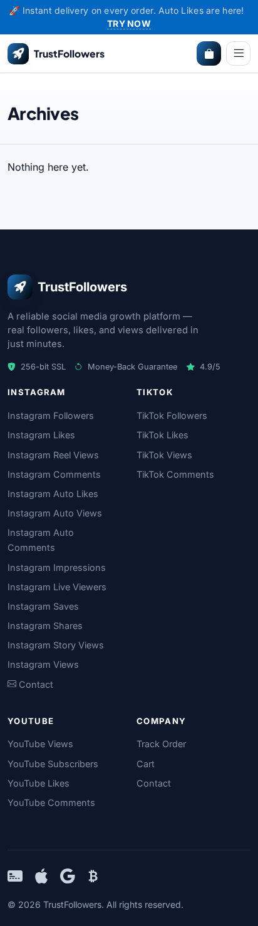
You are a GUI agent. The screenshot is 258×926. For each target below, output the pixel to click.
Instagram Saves (43, 606)
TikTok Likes (162, 435)
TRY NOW (129, 23)
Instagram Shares (45, 625)
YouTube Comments (51, 802)
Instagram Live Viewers (57, 586)
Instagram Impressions (57, 567)
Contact (154, 783)
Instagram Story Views (56, 645)
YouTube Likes (39, 783)
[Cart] (209, 53)
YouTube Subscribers (53, 763)
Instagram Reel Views (53, 455)
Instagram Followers (51, 415)
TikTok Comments (175, 474)
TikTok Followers (172, 415)
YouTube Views (40, 743)
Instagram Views (43, 664)
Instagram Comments (54, 474)
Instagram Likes (41, 435)
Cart (146, 763)
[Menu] (238, 53)
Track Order (161, 743)
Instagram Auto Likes (53, 493)
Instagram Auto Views (55, 513)
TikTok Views (164, 455)
